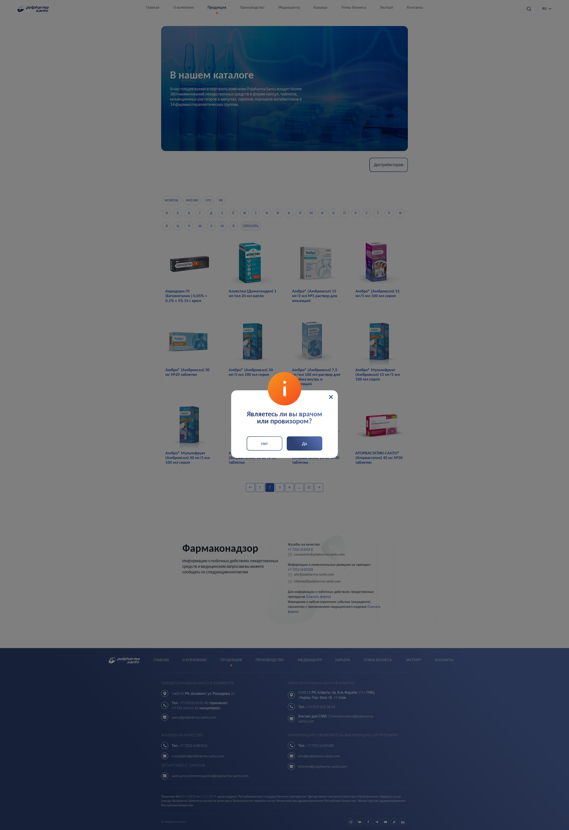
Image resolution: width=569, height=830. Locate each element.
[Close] (331, 397)
